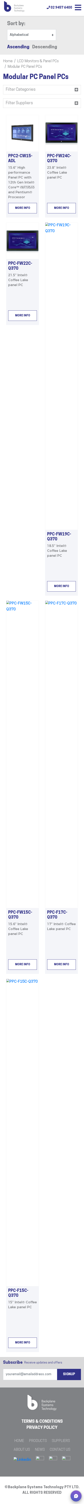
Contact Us (60, 1450)
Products (38, 1441)
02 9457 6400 (61, 7)
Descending (44, 47)
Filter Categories (20, 90)
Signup (69, 1374)
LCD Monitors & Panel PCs (38, 61)
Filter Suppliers (19, 103)
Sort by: (16, 23)
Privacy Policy (42, 1428)
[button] (76, 1496)
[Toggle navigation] (78, 8)
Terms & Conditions (42, 1422)
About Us (22, 1450)
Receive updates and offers (32, 1363)
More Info (22, 208)
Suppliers (61, 1441)
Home (8, 61)
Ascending (18, 47)
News (40, 1450)
